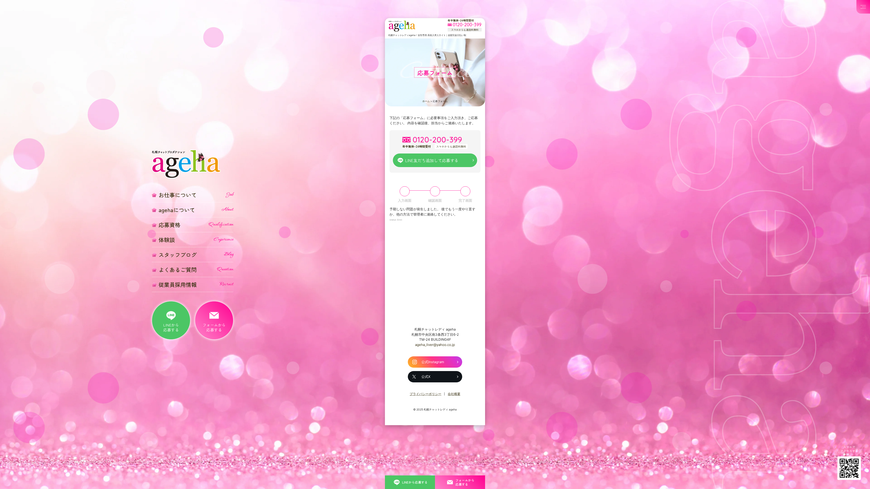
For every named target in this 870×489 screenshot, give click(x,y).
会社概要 (454, 394)
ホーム (426, 101)
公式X (425, 376)
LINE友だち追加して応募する (431, 160)
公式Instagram (432, 362)
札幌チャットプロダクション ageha (402, 26)
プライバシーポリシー (425, 394)
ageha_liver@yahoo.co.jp (435, 345)
